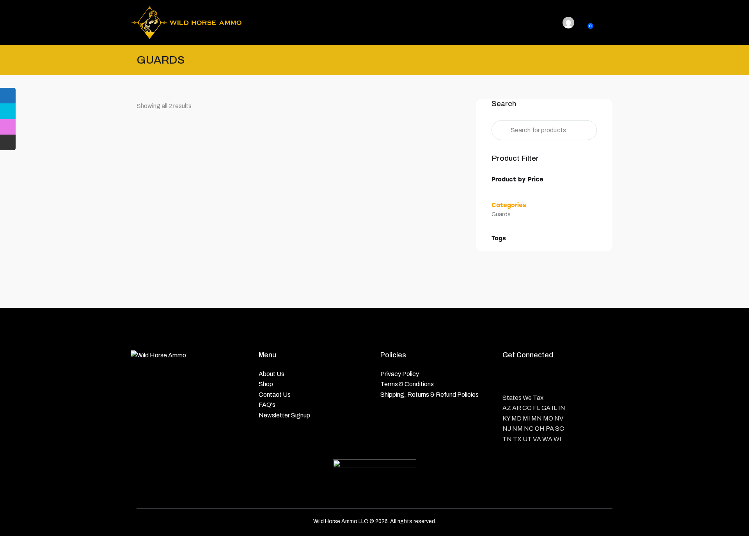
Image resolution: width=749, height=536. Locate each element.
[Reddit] (570, 378)
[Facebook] (511, 378)
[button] (165, 180)
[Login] (568, 22)
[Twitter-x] (531, 378)
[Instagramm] (550, 378)
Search (500, 130)
